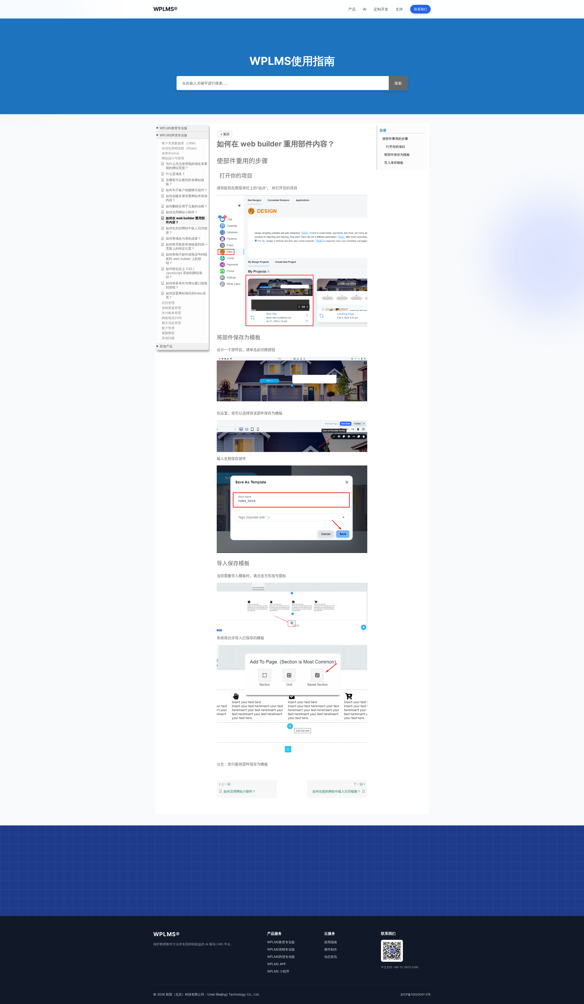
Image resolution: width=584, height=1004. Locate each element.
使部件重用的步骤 (395, 138)
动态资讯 (330, 957)
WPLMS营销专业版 (281, 949)
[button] (182, 128)
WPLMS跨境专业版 (281, 957)
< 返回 (224, 134)
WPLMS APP (276, 964)
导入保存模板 (393, 162)
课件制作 (330, 949)
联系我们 (420, 9)
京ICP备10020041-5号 (415, 994)
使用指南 (330, 942)
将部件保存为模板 (397, 154)
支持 (399, 9)
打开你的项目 (394, 146)
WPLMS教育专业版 (281, 942)
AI (364, 9)
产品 (352, 9)
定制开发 (381, 9)
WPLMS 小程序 (278, 971)
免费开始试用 (274, 897)
